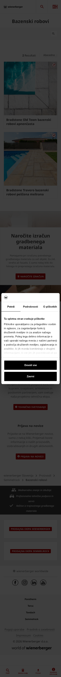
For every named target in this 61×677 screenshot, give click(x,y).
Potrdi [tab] (11, 306)
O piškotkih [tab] (50, 306)
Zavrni (30, 376)
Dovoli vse (30, 365)
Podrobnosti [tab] (30, 306)
